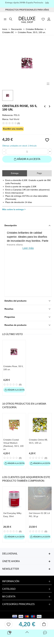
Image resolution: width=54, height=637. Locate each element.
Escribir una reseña (13, 129)
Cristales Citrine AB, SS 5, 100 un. (38, 441)
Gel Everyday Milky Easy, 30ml (12, 514)
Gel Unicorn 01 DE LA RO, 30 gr (39, 514)
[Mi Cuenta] (49, 19)
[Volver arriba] (27, 633)
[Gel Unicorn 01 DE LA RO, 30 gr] (40, 498)
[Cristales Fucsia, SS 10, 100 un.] (49, 106)
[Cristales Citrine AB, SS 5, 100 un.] (40, 425)
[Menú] (5, 19)
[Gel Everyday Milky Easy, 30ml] (14, 498)
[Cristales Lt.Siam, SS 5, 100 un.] (44, 106)
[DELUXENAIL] (27, 19)
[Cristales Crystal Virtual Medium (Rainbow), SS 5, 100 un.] (14, 425)
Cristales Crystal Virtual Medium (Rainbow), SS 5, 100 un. (13, 444)
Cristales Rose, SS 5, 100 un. (13, 368)
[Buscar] (11, 19)
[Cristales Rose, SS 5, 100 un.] (48, 84)
